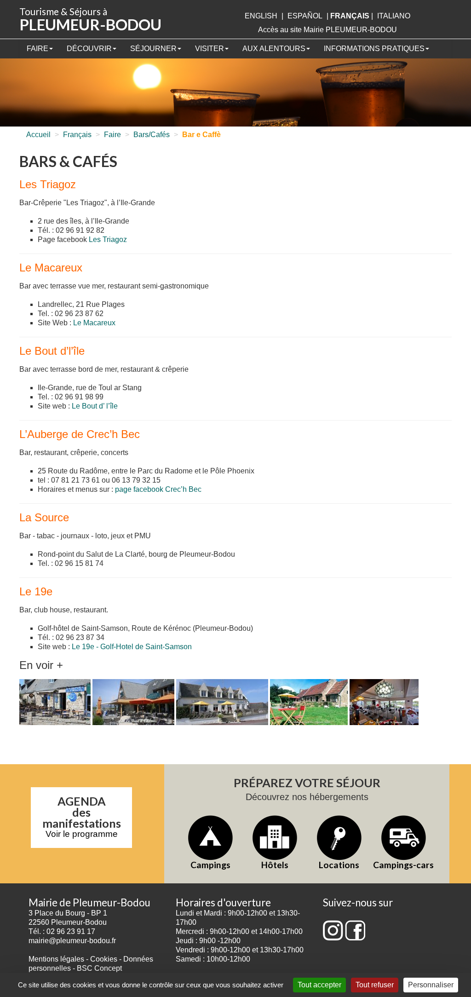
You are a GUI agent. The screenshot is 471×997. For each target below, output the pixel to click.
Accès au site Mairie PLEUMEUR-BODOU (327, 30)
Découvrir (89, 48)
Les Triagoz (108, 239)
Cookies (103, 959)
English (261, 16)
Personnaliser (431, 985)
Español (304, 16)
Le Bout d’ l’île (95, 406)
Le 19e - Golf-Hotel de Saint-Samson (132, 647)
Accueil (38, 134)
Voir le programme (82, 834)
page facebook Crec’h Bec (158, 489)
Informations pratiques (374, 48)
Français (77, 134)
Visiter (209, 48)
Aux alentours (273, 48)
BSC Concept (99, 968)
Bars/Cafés (151, 134)
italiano (393, 16)
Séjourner (153, 48)
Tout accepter (319, 985)
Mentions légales (56, 959)
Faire (37, 48)
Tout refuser (375, 985)
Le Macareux (94, 323)
